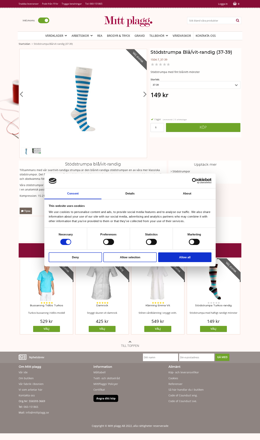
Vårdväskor (182, 36)
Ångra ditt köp (106, 398)
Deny (75, 257)
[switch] (108, 242)
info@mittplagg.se (37, 412)
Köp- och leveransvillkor (183, 372)
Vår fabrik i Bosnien (31, 384)
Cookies (173, 378)
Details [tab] (130, 193)
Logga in (223, 4)
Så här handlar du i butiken (186, 389)
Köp (203, 127)
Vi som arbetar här (30, 389)
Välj (46, 328)
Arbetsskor (80, 36)
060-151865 (96, 3)
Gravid (140, 36)
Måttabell (99, 372)
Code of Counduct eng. (183, 395)
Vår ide (23, 372)
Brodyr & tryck (118, 36)
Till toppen (130, 346)
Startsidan (24, 44)
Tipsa (27, 211)
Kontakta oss (206, 36)
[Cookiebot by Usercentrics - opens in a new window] (194, 181)
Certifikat (99, 389)
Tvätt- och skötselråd (106, 378)
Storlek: (155, 79)
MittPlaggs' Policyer (105, 384)
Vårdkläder (54, 36)
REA (99, 36)
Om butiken (26, 378)
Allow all (185, 257)
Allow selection (130, 257)
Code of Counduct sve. (182, 401)
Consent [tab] (73, 193)
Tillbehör (156, 36)
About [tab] (187, 193)
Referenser (175, 384)
